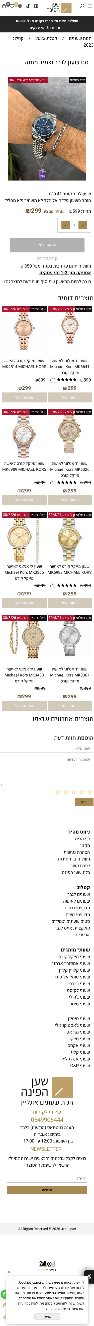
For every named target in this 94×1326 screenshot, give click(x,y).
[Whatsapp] (5, 1293)
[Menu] (89, 7)
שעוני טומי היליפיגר (72, 977)
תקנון (85, 845)
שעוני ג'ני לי (79, 997)
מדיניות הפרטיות (58, 1308)
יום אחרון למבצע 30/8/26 (28, 80)
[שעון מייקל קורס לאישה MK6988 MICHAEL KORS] (69, 562)
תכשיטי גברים (77, 908)
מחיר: (85, 211)
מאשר (47, 1317)
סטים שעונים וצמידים (70, 921)
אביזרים (83, 935)
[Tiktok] (28, 7)
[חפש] (81, 7)
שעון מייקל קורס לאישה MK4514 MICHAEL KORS (24, 364)
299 (36, 210)
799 (87, 482)
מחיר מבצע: (53, 211)
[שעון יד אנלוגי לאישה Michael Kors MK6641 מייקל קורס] (70, 343)
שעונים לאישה (76, 901)
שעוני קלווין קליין (74, 970)
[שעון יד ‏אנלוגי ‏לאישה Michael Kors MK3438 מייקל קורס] (24, 657)
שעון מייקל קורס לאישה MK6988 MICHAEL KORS (70, 569)
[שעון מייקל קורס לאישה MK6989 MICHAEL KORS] (24, 459)
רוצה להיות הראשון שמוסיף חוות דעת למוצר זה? (47, 281)
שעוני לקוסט (78, 990)
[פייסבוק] (36, 7)
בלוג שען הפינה (76, 872)
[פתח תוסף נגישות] (89, 1277)
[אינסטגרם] (20, 7)
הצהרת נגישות (77, 852)
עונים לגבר (78, 894)
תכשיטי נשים (78, 914)
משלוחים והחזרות (74, 859)
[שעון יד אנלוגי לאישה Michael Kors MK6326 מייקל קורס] (70, 451)
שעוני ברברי (79, 983)
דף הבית (82, 839)
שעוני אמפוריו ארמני (71, 963)
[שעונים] (59, 8)
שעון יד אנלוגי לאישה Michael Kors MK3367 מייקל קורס (69, 675)
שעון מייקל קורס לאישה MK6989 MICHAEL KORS (24, 467)
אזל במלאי (77, 80)
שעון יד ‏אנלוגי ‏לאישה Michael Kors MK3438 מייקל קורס (24, 675)
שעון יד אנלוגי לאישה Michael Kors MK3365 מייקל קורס (24, 572)
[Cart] (4, 7)
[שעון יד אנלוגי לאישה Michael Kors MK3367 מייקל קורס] (70, 656)
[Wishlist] (12, 7)
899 (87, 380)
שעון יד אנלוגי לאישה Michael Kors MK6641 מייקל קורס (69, 367)
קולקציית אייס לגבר (72, 928)
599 (76, 211)
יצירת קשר (80, 865)
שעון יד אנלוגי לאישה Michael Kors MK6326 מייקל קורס (69, 469)
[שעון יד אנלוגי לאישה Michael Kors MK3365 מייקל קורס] (24, 562)
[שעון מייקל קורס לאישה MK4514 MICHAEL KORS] (24, 349)
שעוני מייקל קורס (74, 956)
